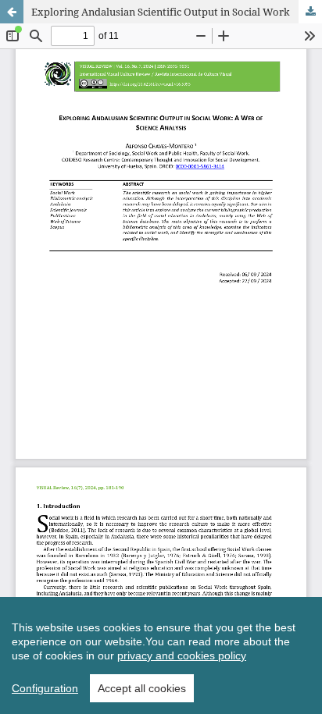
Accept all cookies (142, 688)
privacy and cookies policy (181, 655)
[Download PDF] (310, 11)
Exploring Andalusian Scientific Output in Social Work (160, 12)
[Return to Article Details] (11, 11)
